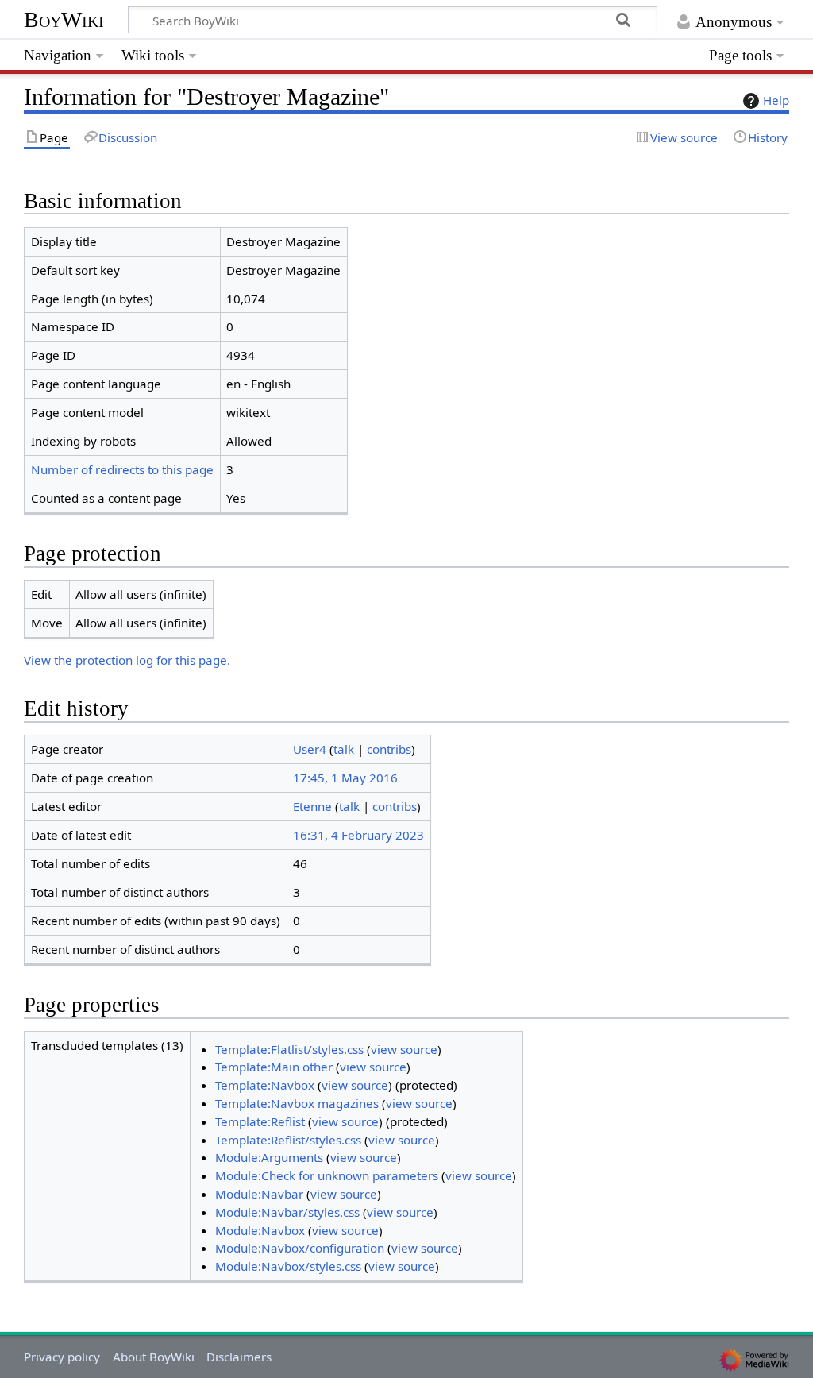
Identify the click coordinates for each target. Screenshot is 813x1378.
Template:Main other (274, 1067)
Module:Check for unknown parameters (326, 1175)
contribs (389, 749)
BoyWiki (64, 19)
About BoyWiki (154, 1356)
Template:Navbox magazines (297, 1103)
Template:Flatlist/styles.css (289, 1049)
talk (343, 749)
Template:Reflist (260, 1121)
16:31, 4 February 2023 (358, 835)
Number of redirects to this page (122, 469)
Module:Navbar (259, 1194)
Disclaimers (239, 1356)
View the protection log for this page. (127, 660)
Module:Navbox (260, 1230)
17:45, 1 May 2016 (345, 777)
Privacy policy (62, 1356)
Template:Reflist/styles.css (288, 1140)
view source (404, 1049)
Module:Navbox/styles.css (288, 1266)
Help (776, 100)
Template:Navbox (264, 1085)
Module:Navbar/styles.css (287, 1212)
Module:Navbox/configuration (299, 1248)
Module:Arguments (269, 1157)
